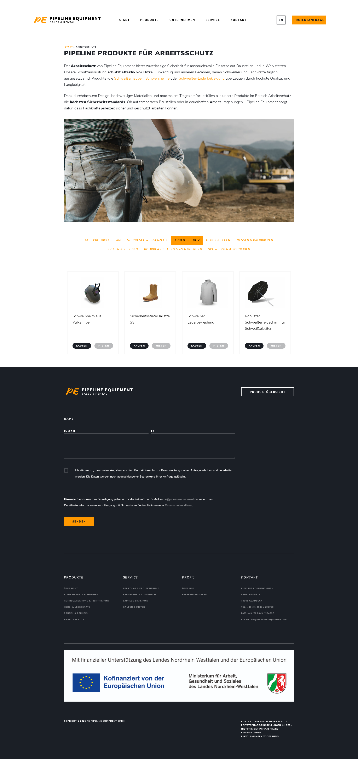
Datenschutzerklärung (179, 505)
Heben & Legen (218, 240)
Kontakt (239, 20)
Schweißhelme (157, 78)
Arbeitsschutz (187, 240)
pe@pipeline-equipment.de (180, 499)
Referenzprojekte (194, 594)
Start (124, 20)
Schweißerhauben (129, 78)
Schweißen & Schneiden (229, 249)
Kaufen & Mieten (134, 607)
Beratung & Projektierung (141, 588)
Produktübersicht (267, 392)
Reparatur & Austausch (139, 594)
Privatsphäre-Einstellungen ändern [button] (267, 725)
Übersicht (71, 588)
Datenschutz (278, 721)
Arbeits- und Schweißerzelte (142, 240)
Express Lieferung (136, 600)
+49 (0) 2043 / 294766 (260, 607)
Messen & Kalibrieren (255, 240)
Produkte (149, 20)
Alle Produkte (97, 240)
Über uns (188, 588)
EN (281, 20)
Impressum (261, 721)
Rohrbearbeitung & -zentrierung (173, 249)
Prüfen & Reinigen (123, 249)
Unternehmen (182, 20)
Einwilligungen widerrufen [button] (260, 736)
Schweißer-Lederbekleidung (202, 78)
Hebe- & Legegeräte (77, 607)
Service (213, 20)
